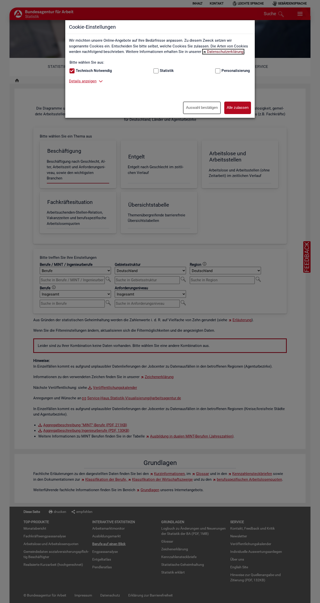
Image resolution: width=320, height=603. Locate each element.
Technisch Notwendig (94, 70)
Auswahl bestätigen (202, 107)
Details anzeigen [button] (82, 81)
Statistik (167, 70)
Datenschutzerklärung (225, 51)
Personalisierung (236, 70)
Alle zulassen (237, 107)
